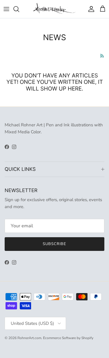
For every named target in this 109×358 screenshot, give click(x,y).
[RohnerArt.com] (54, 9)
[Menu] (6, 9)
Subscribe (54, 244)
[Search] (19, 9)
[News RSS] (102, 56)
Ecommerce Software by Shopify (68, 338)
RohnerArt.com (29, 338)
